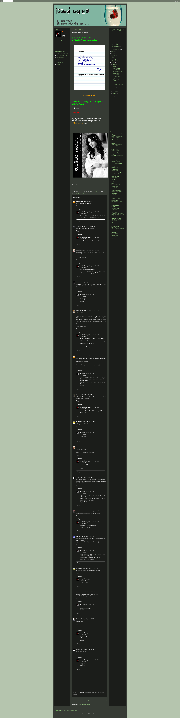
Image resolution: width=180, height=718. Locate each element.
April (114, 87)
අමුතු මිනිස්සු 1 (115, 170)
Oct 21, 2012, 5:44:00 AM (88, 447)
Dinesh (78, 395)
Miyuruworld (115, 169)
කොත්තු (58, 61)
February (115, 91)
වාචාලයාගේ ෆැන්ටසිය (117, 173)
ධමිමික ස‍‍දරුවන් (80, 568)
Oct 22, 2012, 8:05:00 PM (87, 619)
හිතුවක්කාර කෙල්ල (81, 250)
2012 (113, 62)
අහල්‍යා (113, 181)
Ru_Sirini (78, 536)
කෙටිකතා (113, 51)
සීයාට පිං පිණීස (115, 209)
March (114, 89)
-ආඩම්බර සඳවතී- (80, 193)
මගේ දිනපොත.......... (116, 186)
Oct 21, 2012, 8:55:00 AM (88, 536)
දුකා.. (113, 183)
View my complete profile (61, 40)
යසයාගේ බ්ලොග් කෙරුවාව (115, 227)
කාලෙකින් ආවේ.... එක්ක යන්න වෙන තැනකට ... (117, 202)
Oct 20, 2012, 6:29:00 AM (85, 201)
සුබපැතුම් (113, 55)
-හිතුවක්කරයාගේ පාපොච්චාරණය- (117, 68)
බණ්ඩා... (78, 619)
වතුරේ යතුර (114, 141)
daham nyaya (114, 174)
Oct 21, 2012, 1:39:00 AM (86, 394)
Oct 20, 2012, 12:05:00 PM (86, 356)
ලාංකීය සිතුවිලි (60, 62)
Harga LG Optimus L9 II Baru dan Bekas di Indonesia (118, 229)
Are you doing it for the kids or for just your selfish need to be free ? (118, 214)
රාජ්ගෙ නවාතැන (115, 205)
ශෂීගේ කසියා (115, 180)
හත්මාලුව (59, 64)
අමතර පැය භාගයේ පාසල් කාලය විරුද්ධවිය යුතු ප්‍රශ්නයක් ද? (117, 146)
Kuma (77, 356)
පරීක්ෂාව (113, 206)
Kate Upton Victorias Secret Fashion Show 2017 (117, 166)
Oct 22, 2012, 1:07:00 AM (89, 592)
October (115, 66)
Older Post (103, 701)
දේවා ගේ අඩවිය (115, 200)
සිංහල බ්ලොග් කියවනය (62, 55)
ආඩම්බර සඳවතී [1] (117, 77)
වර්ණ (113, 223)
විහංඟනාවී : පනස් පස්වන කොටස (117, 237)
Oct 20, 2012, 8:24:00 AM (88, 226)
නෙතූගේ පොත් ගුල (116, 235)
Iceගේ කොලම (73, 10)
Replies (80, 209)
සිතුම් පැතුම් (114, 193)
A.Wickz (78, 282)
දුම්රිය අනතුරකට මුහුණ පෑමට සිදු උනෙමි (117, 137)
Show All (123, 239)
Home (89, 701)
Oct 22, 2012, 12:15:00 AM (91, 568)
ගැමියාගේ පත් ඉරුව (81, 310)
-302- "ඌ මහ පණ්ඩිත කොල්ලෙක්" (116, 220)
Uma (77, 201)
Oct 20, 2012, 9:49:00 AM (93, 310)
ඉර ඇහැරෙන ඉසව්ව (116, 218)
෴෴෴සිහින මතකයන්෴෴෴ (118, 164)
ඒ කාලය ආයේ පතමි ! (116, 184)
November (115, 64)
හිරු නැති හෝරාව (116, 212)
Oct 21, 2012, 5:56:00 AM (86, 477)
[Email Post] (102, 191)
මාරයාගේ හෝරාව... (116, 190)
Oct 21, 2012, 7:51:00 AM (96, 511)
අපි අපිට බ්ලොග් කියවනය (62, 53)
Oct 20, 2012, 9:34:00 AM (87, 282)
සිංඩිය (58, 59)
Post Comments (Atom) (84, 704)
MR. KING (79, 447)
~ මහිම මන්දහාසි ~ (115, 49)
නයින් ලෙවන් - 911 (116, 198)
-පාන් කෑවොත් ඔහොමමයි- (116, 74)
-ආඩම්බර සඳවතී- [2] (117, 71)
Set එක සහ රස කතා (116, 48)
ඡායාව (113, 159)
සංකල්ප (78, 649)
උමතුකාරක (114, 194)
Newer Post (75, 701)
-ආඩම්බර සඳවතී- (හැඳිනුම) (117, 79)
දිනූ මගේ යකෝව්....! (116, 150)
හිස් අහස (114, 232)
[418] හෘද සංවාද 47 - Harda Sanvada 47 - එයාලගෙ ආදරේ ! (118, 155)
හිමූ (112, 57)
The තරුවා (79, 422)
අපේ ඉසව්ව (114, 143)
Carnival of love (115, 224)
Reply (77, 205)
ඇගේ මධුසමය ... (115, 187)
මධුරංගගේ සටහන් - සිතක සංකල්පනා (117, 134)
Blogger (96, 713)
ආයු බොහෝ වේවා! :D (118, 84)
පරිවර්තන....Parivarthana (117, 140)
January (115, 93)
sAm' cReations (115, 176)
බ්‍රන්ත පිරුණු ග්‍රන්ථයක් (116, 233)
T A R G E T (115, 82)
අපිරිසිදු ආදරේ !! (115, 177)
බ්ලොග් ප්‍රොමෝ (60, 57)
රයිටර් (78, 477)
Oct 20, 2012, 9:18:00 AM (92, 250)
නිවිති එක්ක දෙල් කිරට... (117, 191)
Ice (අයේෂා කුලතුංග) (85, 212)
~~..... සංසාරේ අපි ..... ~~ (117, 153)
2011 (113, 96)
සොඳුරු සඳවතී (115, 149)
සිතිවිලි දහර (114, 53)
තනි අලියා (78, 226)
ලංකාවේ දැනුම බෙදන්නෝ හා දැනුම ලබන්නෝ (117, 160)
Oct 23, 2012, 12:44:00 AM (87, 649)
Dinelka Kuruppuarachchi (83, 511)
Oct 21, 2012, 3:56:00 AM (88, 421)
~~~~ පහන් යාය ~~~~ (116, 197)
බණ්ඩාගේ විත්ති (115, 208)
